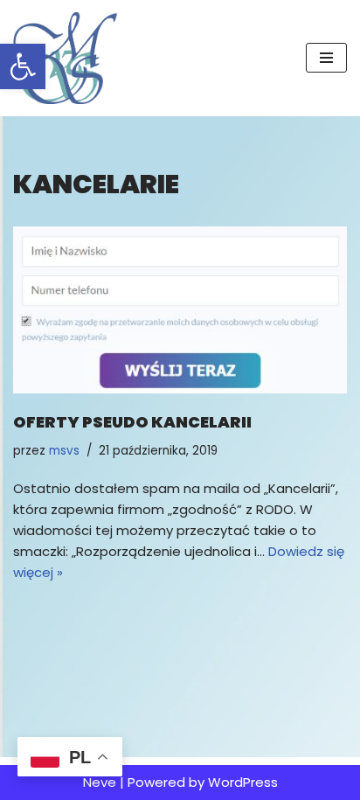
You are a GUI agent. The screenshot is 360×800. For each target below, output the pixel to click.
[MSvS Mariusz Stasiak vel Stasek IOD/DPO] (65, 58)
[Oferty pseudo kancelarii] (180, 309)
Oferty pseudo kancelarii (132, 422)
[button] (22, 66)
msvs (64, 450)
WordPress (243, 782)
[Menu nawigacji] (326, 58)
